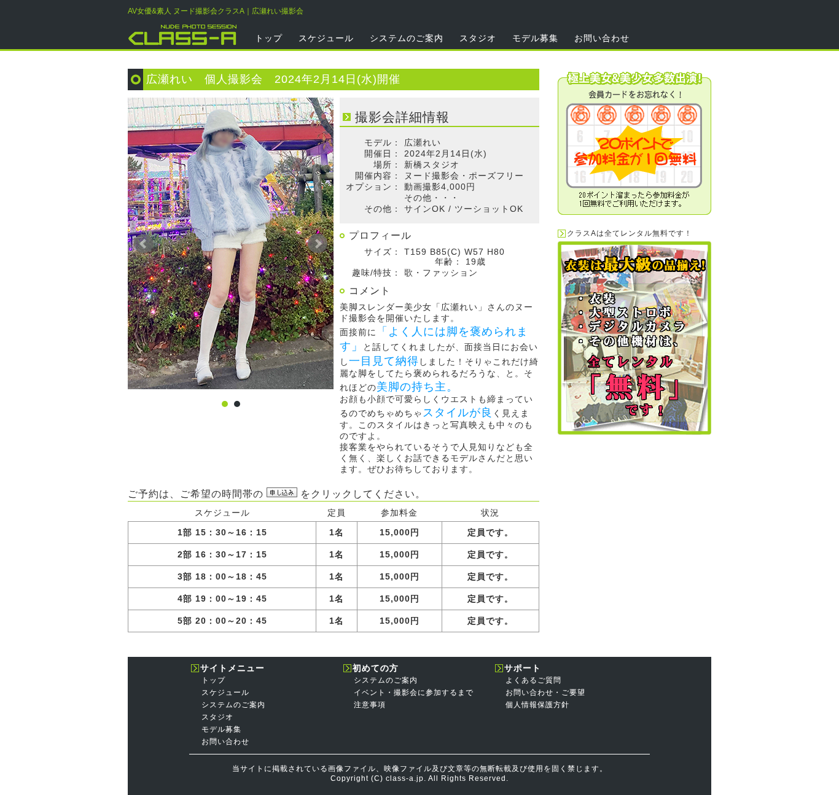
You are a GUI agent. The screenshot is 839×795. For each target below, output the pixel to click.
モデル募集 (535, 38)
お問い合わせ (602, 38)
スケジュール (326, 38)
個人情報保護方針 (537, 704)
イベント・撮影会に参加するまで (414, 692)
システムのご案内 (406, 38)
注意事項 (370, 704)
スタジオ (477, 38)
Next (317, 244)
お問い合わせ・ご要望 (545, 692)
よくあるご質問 (533, 680)
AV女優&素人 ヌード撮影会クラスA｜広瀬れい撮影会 (215, 11)
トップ (269, 38)
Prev (144, 244)
